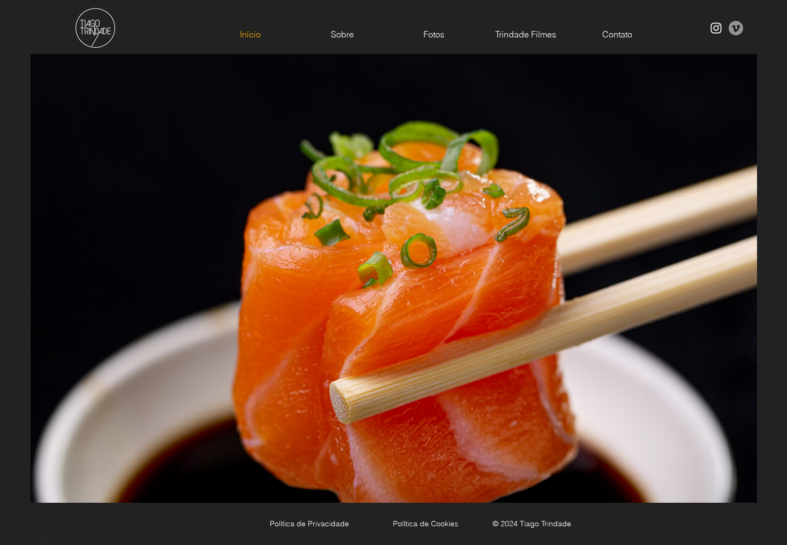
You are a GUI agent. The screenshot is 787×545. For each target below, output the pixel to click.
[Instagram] (716, 28)
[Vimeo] (736, 28)
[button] (394, 299)
